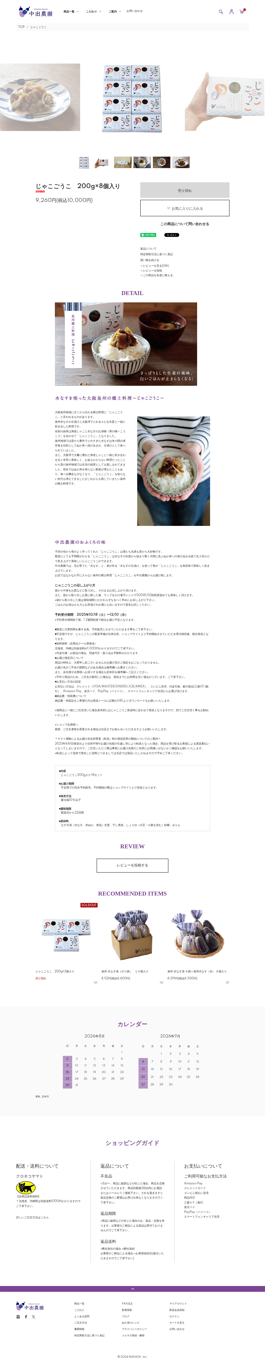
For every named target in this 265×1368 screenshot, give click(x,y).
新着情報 (127, 1310)
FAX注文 (127, 1303)
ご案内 (113, 11)
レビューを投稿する (132, 865)
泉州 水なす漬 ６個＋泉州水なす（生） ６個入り (197, 971)
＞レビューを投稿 (151, 270)
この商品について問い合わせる (184, 224)
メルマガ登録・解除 (133, 1335)
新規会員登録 (176, 1310)
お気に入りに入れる (187, 208)
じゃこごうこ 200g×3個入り (55, 971)
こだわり (91, 11)
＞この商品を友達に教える (156, 275)
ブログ (125, 1316)
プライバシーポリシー (134, 1329)
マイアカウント (178, 1303)
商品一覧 (69, 11)
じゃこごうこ (38, 27)
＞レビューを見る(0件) (154, 265)
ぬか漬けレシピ (130, 1322)
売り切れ (185, 190)
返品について (148, 248)
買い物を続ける (149, 260)
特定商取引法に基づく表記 (156, 254)
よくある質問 (81, 1316)
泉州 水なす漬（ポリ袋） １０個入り (124, 971)
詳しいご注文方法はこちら (32, 1217)
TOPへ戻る (132, 1289)
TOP (21, 27)
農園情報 (79, 1329)
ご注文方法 (80, 1322)
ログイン (174, 1316)
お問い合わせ (134, 11)
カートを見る (176, 1322)
